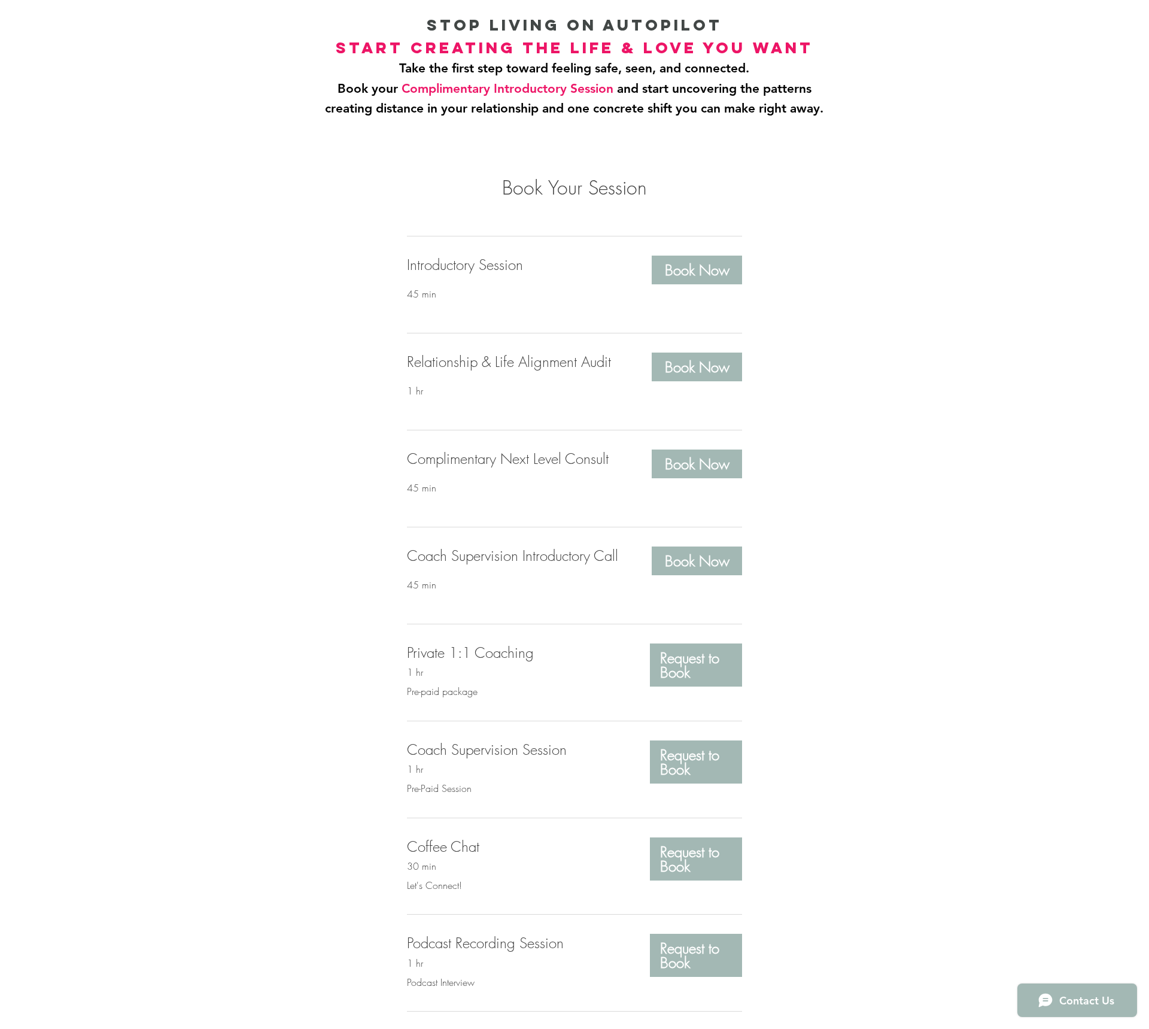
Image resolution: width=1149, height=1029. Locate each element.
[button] (697, 270)
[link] (520, 265)
